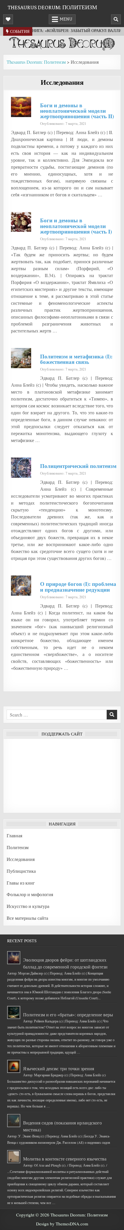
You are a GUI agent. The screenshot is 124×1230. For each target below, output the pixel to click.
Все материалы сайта (27, 918)
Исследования (62, 82)
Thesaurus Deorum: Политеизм (52, 7)
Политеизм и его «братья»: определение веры (68, 1014)
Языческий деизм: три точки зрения (58, 1068)
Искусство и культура (28, 906)
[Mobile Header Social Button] (8, 19)
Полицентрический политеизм (78, 466)
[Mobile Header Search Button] (116, 19)
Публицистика (21, 871)
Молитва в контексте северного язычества (64, 1159)
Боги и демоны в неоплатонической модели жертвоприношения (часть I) (76, 225)
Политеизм (18, 847)
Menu (66, 19)
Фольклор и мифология (30, 894)
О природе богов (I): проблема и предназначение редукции (78, 586)
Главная (14, 835)
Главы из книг (21, 883)
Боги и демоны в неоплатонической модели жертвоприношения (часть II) (77, 110)
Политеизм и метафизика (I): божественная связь (76, 359)
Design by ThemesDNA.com (62, 1224)
